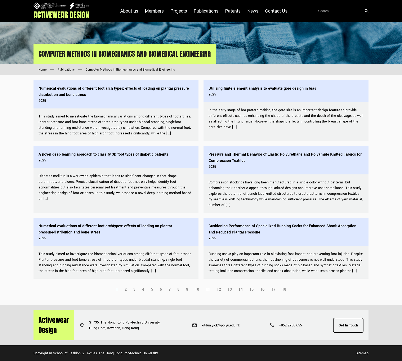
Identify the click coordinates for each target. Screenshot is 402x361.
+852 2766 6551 (291, 325)
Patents (233, 11)
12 (219, 289)
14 (240, 289)
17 (273, 289)
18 (284, 289)
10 (197, 289)
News (252, 11)
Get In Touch (348, 325)
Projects (178, 11)
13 (230, 289)
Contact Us (276, 11)
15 (251, 289)
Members (154, 11)
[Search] (366, 11)
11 (208, 289)
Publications (206, 11)
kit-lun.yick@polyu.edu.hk (221, 325)
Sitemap (362, 353)
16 (262, 289)
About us (129, 11)
